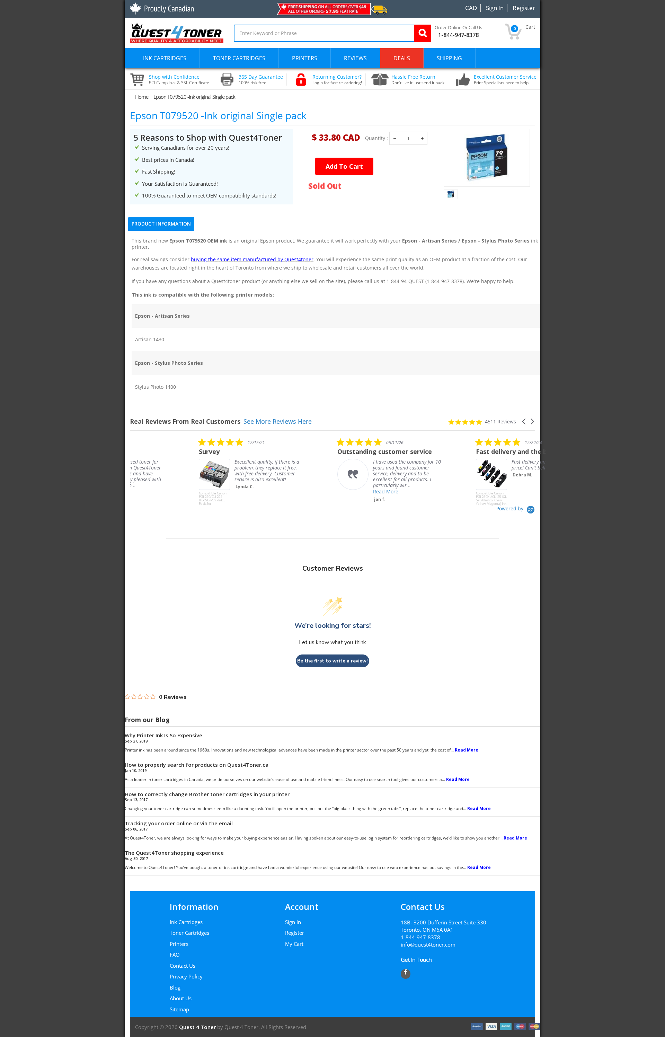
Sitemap (179, 1009)
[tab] (161, 224)
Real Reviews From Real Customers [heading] (185, 421)
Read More (316, 491)
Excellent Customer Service (505, 79)
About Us (181, 998)
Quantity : (376, 138)
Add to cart (344, 166)
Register (294, 932)
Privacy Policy (186, 976)
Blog (175, 987)
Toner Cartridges (189, 932)
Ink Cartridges (186, 922)
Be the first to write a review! (332, 661)
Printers (179, 943)
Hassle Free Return (417, 79)
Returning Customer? (337, 79)
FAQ (175, 954)
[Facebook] (405, 974)
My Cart (294, 943)
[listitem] (182, 472)
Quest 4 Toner (198, 1026)
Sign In (293, 922)
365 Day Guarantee (261, 79)
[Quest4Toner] (176, 32)
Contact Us (182, 965)
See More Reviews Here (277, 421)
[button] (524, 421)
